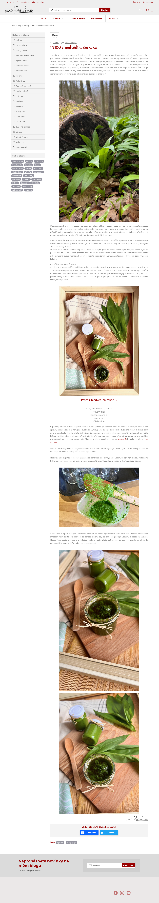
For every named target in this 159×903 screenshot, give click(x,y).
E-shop (56, 18)
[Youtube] (130, 894)
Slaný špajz (71, 842)
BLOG (44, 18)
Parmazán (122, 439)
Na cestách (96, 18)
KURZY (112, 18)
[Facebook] (117, 894)
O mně (15, 2)
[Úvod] (19, 10)
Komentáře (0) (71, 42)
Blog (7, 2)
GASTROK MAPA (77, 18)
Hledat (104, 10)
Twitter (110, 833)
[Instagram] (123, 894)
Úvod (13, 25)
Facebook (91, 833)
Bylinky (26, 25)
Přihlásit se (128, 865)
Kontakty (40, 2)
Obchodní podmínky (27, 2)
